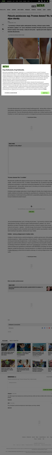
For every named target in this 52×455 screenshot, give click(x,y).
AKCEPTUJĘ (45, 92)
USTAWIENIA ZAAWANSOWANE (11, 92)
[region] (26, 79)
